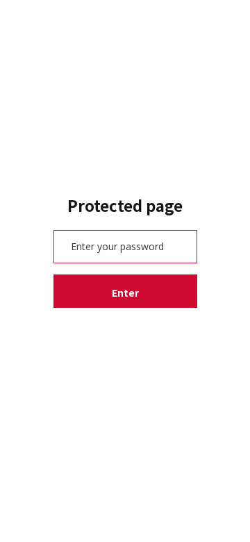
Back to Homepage (125, 332)
